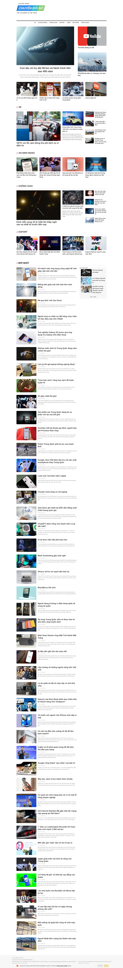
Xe (35, 22)
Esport (62, 22)
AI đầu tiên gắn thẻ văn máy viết (52, 651)
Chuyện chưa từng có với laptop (52, 492)
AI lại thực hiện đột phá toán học (52, 540)
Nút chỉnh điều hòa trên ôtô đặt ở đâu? (100, 123)
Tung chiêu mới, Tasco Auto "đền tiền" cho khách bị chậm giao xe (72, 129)
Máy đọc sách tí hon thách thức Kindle (55, 779)
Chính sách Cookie (62, 965)
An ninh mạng (42, 22)
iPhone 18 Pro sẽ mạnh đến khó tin (53, 572)
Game (68, 22)
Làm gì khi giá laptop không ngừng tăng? (56, 364)
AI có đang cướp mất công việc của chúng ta (98, 280)
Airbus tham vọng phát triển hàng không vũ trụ (100, 220)
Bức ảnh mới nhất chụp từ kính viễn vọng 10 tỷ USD (100, 192)
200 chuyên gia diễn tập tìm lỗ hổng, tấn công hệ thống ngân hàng (49, 175)
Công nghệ (85, 22)
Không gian (53, 22)
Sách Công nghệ (84, 267)
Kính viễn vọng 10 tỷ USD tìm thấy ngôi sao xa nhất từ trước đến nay (36, 223)
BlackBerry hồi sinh (47, 588)
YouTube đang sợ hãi (86, 47)
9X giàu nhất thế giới (47, 396)
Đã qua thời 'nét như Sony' (50, 300)
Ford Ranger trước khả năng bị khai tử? (100, 131)
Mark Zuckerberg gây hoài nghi (52, 556)
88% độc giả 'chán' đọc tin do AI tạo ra (55, 843)
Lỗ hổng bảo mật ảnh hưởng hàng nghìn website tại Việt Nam (95, 175)
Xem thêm (93, 297)
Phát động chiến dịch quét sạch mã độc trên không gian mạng (26, 175)
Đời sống (76, 22)
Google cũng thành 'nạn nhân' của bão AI (56, 763)
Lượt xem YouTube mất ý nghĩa (52, 476)
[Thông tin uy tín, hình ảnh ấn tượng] (30, 13)
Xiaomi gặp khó (90, 98)
